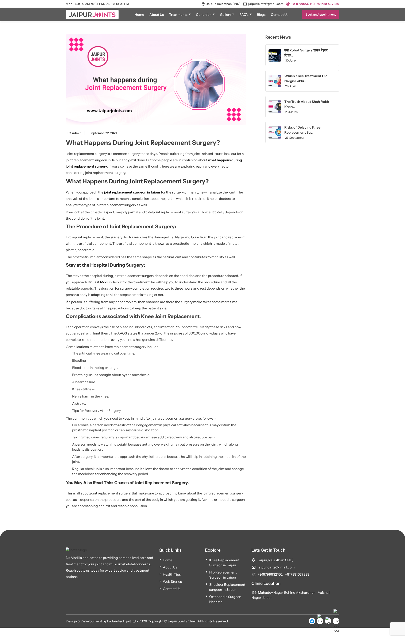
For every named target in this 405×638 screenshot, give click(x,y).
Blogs (261, 14)
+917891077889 (328, 4)
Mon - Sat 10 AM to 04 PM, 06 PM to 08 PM (97, 4)
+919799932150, (303, 4)
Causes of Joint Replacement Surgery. (151, 482)
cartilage (177, 237)
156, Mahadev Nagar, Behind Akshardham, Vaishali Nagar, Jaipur (290, 595)
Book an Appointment (321, 14)
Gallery (225, 14)
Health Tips (172, 574)
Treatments (178, 14)
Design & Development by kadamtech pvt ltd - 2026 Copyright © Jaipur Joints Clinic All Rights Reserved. (147, 621)
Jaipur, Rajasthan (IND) (224, 4)
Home (139, 14)
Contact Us (279, 14)
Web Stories (172, 581)
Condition (204, 14)
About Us (156, 14)
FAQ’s (243, 14)
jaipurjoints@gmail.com (266, 4)
